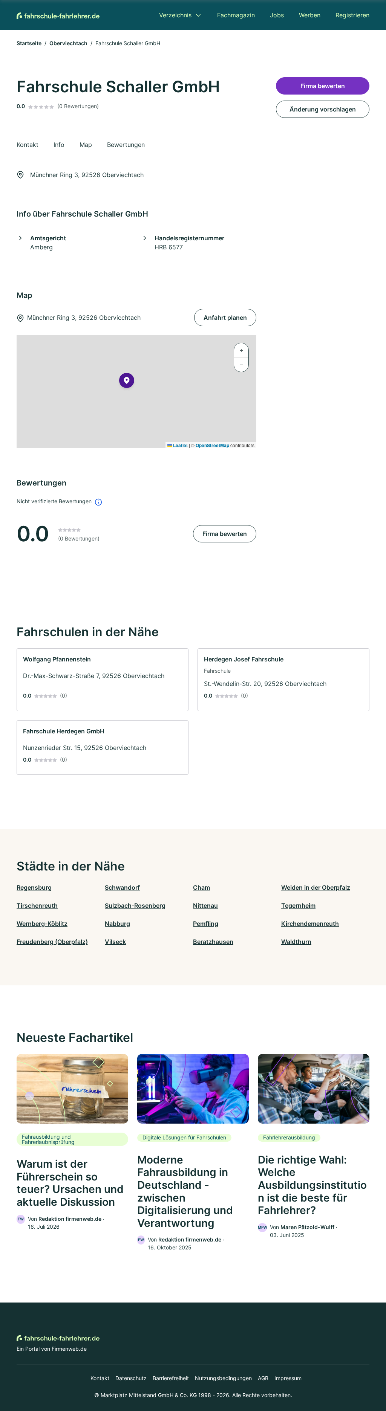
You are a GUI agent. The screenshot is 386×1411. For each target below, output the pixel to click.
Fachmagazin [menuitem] (236, 15)
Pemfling (205, 923)
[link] (102, 679)
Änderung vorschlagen (323, 109)
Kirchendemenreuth (310, 923)
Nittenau (205, 905)
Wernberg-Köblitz (42, 923)
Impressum (288, 1378)
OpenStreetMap (212, 445)
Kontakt (99, 1378)
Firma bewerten (224, 534)
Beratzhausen (213, 941)
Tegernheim (298, 905)
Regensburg (34, 887)
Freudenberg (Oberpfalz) (52, 941)
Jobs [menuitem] (277, 15)
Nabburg (117, 923)
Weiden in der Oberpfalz (315, 887)
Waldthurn (296, 941)
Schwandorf (122, 887)
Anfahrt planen (225, 317)
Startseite (29, 43)
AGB (263, 1378)
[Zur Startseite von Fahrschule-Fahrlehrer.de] (58, 15)
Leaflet (180, 445)
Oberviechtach (68, 43)
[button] (126, 382)
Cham (201, 887)
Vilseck (115, 941)
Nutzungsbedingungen (223, 1378)
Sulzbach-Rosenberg (135, 905)
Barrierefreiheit (171, 1378)
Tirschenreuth (37, 905)
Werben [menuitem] (309, 15)
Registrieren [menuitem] (352, 15)
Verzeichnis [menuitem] (175, 15)
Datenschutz (131, 1378)
